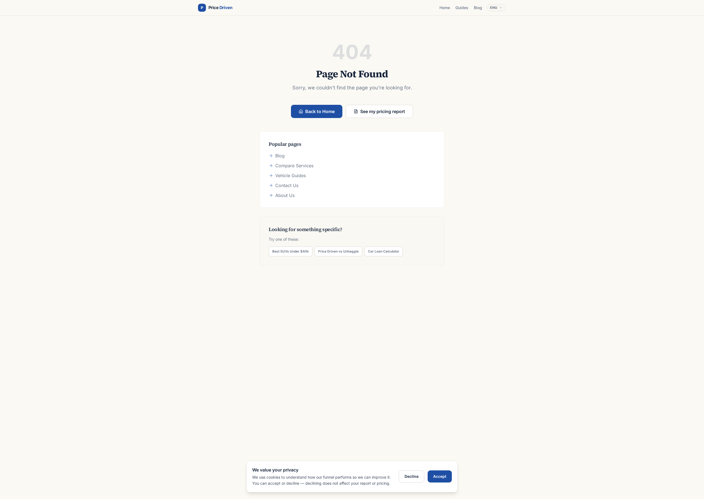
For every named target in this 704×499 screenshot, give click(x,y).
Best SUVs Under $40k (290, 251)
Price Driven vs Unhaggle (338, 251)
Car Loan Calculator (383, 251)
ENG (493, 8)
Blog (478, 7)
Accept (439, 476)
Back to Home (320, 111)
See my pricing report (382, 111)
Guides (461, 7)
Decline (412, 476)
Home (444, 7)
